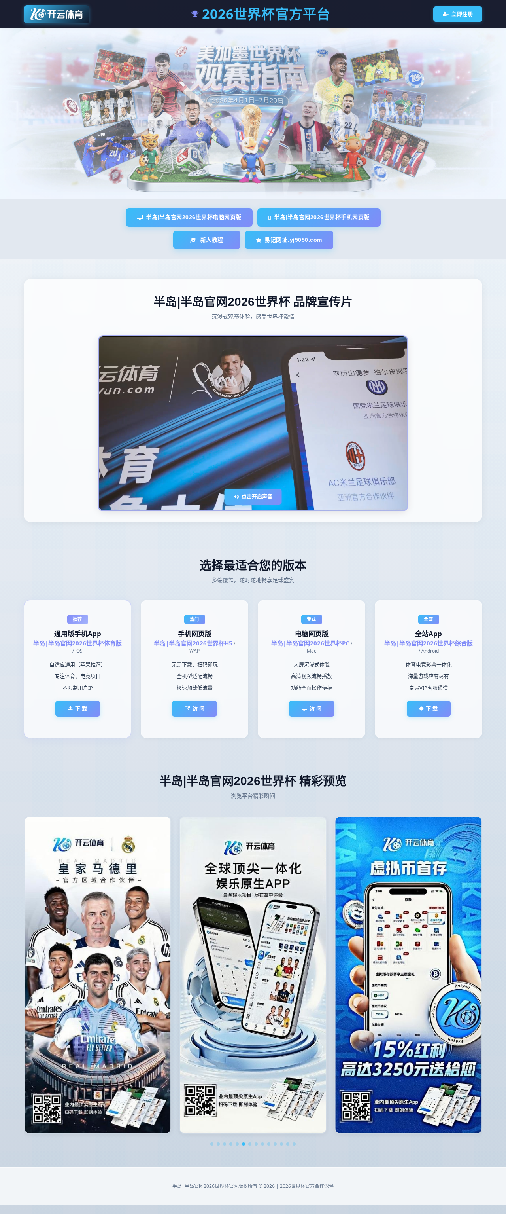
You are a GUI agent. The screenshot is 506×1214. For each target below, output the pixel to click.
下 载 (81, 708)
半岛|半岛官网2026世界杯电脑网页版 (194, 217)
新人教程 (211, 240)
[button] (211, 1144)
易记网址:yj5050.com (293, 240)
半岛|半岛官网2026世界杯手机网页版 (322, 217)
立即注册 (462, 13)
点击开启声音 (257, 496)
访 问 (199, 708)
